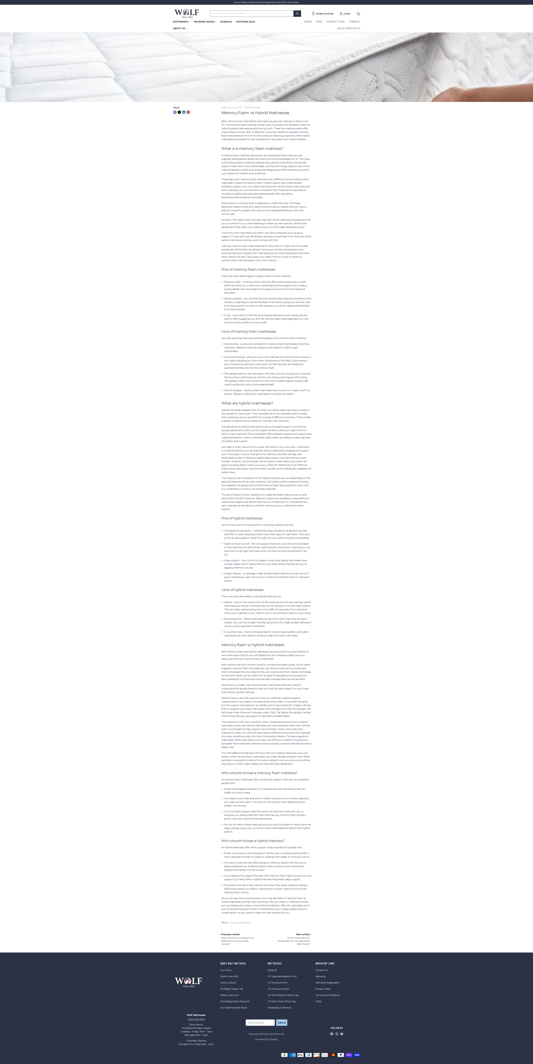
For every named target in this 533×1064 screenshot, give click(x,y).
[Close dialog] (317, 500)
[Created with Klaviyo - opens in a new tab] (266, 565)
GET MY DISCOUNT (293, 551)
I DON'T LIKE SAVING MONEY (293, 558)
